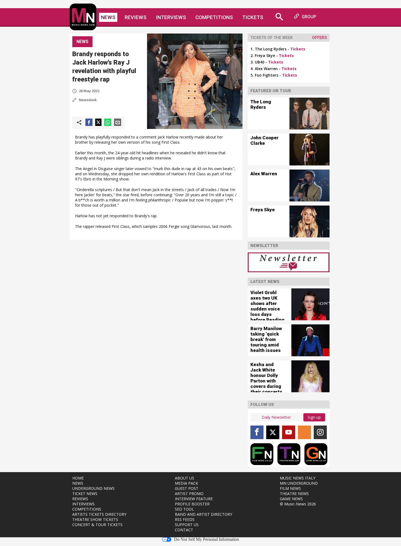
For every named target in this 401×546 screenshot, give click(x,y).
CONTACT (184, 529)
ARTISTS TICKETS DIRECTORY (99, 514)
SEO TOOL (184, 509)
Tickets (252, 17)
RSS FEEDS (184, 519)
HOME (78, 478)
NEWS (77, 483)
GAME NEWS (291, 498)
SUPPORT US (187, 524)
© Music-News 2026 (298, 503)
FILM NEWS (290, 488)
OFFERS (319, 37)
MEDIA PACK (186, 483)
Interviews (171, 17)
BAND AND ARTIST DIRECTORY (203, 514)
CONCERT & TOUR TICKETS (97, 524)
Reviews (135, 17)
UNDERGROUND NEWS (93, 488)
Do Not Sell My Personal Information (206, 539)
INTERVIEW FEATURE (194, 498)
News (108, 17)
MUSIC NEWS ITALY (297, 478)
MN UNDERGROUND (299, 483)
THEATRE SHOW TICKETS (95, 519)
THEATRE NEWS (294, 493)
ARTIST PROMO (189, 493)
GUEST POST (186, 488)
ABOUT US (184, 478)
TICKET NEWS (84, 493)
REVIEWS (80, 498)
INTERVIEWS (83, 503)
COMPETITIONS (86, 509)
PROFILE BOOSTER (192, 503)
